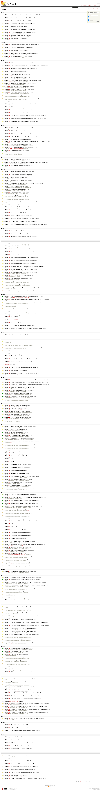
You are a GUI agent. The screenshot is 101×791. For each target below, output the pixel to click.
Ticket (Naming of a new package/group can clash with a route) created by (21, 44)
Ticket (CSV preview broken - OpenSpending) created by (19, 517)
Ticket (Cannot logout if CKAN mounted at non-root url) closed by (19, 494)
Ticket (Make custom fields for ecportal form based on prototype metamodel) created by (24, 266)
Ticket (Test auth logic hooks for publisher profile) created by (18, 455)
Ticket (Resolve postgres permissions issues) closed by (18, 648)
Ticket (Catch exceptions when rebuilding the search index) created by (21, 730)
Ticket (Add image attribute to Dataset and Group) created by (18, 334)
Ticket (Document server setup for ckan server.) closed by (19, 251)
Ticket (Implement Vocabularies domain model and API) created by (20, 245)
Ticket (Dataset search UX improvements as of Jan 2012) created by (20, 17)
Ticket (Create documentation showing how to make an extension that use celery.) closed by (25, 224)
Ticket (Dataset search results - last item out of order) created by (19, 399)
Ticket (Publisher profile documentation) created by (16, 467)
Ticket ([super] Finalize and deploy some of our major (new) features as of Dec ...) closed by (24, 118)
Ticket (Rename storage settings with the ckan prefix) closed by (19, 349)
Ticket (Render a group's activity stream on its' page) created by (19, 631)
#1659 (28, 510)
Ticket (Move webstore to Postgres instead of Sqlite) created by (19, 769)
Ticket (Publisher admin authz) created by (15, 452)
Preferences (85, 5)
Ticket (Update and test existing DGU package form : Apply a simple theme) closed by (24, 328)
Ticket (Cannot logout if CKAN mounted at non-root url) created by (20, 520)
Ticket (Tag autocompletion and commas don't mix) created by (19, 109)
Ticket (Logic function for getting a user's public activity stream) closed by (21, 218)
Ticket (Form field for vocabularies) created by (16, 95)
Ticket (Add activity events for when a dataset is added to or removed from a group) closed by (25, 379)
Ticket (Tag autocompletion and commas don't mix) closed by (19, 29)
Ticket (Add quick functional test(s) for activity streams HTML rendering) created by (23, 310)
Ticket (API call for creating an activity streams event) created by (20, 488)
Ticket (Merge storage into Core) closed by (15, 38)
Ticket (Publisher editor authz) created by (14, 449)
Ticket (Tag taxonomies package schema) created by (17, 242)
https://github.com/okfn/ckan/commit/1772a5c (18, 554)
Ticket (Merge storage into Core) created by (15, 775)
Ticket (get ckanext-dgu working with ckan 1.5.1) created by (18, 660)
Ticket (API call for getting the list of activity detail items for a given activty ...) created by (24, 614)
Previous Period (91, 8)
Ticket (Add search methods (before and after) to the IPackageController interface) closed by (26, 384)
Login (81, 5)
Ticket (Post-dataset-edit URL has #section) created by (17, 748)
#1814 (23, 545)
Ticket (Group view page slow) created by (15, 754)
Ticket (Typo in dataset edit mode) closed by (15, 651)
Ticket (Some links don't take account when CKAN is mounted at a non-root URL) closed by (24, 115)
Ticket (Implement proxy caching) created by (15, 523)
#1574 (21, 409)
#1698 (9, 142)
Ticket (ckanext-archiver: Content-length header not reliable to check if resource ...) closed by (26, 594)
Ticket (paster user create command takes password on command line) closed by (23, 344)
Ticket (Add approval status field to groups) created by (17, 458)
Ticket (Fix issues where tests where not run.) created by (18, 62)
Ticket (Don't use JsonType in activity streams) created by (18, 612)
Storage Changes (11, 776)
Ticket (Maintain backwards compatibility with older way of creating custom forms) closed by (26, 299)
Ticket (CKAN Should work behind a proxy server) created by (20, 742)
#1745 (11, 75)
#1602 (11, 643)
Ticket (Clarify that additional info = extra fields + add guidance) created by (22, 562)
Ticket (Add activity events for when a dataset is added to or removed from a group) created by (25, 382)
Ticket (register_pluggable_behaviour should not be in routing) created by (21, 313)
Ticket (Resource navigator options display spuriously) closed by (19, 284)
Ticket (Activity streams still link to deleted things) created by (19, 23)
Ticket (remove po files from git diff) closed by (16, 736)
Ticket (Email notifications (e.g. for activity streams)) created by (19, 619)
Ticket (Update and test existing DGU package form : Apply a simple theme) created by (24, 582)
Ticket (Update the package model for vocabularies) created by (19, 133)
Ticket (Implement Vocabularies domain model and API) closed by (20, 136)
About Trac (94, 5)
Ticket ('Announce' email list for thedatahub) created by (17, 215)
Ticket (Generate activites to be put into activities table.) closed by (20, 763)
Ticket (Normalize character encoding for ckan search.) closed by (20, 257)
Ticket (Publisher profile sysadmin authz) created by (17, 464)
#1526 (9, 704)
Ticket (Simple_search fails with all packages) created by (18, 230)
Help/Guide (90, 5)
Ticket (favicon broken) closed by (13, 420)
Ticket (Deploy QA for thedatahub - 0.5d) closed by (17, 689)
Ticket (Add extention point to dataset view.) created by (17, 47)
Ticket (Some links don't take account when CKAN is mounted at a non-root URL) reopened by (25, 162)
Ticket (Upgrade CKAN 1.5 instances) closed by (16, 316)
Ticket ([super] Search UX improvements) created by (17, 180)
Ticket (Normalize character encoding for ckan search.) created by (20, 269)
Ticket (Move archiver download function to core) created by (18, 387)
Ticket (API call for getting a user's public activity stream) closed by (20, 221)
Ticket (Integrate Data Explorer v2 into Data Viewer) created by (19, 642)
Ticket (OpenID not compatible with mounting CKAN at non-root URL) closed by (22, 506)
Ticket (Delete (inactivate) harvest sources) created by (18, 86)
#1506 (11, 148)
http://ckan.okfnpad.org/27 (24, 623)
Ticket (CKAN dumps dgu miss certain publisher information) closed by (22, 698)
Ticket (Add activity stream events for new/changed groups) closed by (20, 500)
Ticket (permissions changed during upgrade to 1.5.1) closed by (19, 426)
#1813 (12, 545)
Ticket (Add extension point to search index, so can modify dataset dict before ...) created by (25, 65)
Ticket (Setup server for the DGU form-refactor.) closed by (19, 325)
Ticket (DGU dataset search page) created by (16, 192)
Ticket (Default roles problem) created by (15, 429)
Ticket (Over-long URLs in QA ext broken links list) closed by (19, 68)
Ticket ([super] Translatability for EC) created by (16, 405)
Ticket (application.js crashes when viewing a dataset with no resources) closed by (23, 14)
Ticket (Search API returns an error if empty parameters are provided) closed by (23, 718)
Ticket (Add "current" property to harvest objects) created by (19, 103)
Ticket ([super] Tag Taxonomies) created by (15, 281)
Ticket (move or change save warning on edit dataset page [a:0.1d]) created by (23, 183)
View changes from (91, 12)
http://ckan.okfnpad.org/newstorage (22, 776)
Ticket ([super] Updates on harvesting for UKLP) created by (19, 83)
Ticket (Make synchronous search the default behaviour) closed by (21, 441)
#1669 (26, 72)
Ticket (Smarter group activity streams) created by (17, 485)
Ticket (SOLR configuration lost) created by (15, 233)
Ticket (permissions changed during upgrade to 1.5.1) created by (19, 657)
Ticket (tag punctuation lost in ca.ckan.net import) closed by (18, 438)
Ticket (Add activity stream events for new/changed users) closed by (20, 503)
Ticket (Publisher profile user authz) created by (16, 461)
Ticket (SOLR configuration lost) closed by (15, 212)
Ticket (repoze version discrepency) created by (16, 473)
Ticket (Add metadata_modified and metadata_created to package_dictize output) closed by (26, 625)
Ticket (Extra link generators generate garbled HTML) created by (19, 591)
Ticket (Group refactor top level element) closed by (16, 411)
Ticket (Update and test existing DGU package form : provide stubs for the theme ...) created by (26, 709)
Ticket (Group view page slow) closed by (15, 739)
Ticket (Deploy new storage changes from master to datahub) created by (21, 373)
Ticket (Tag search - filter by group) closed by (15, 432)
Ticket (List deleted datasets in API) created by (16, 355)
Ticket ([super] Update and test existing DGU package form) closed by (21, 579)
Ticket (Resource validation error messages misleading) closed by (20, 757)
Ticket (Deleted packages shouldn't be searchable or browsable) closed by (21, 512)
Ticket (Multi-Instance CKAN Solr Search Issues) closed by (19, 636)
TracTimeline (82, 781)
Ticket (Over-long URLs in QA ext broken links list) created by (20, 236)
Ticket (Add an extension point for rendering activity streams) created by (21, 476)
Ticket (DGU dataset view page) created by (16, 189)
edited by (9, 364)
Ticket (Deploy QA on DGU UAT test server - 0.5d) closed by (19, 678)
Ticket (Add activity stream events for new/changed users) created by (20, 668)
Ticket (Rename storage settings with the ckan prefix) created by (19, 352)
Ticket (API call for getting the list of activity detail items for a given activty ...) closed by (24, 497)
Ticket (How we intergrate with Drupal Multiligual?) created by (18, 550)
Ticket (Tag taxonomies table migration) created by (17, 139)
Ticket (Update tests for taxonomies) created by (16, 130)
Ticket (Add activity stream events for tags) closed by (17, 393)
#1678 (11, 442)
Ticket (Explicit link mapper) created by (14, 553)
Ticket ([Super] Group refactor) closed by (15, 71)
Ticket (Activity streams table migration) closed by (17, 308)
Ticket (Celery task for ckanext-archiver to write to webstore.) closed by (20, 367)
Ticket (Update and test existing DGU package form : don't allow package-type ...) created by (26, 703)
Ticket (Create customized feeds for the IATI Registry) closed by (20, 529)
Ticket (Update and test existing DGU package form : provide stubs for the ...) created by (25, 706)
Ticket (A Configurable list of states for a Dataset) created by (18, 289)
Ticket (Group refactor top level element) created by (16, 414)
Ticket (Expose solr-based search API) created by (16, 74)
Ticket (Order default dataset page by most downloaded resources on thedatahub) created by (25, 585)
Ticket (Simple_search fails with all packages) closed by (18, 165)
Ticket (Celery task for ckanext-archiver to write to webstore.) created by (21, 772)
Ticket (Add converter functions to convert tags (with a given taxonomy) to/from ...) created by (26, 141)
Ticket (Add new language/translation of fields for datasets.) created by (20, 556)
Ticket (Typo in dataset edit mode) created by (15, 681)
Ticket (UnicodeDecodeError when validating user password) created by (21, 695)
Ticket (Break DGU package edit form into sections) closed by (19, 203)
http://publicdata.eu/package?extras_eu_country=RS (20, 297)
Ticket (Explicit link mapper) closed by (14, 538)
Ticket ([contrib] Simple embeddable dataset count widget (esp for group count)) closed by (24, 778)
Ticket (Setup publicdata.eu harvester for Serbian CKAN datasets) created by (22, 599)
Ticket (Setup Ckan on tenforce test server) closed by (18, 254)
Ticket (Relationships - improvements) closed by (16, 248)
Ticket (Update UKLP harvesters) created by (16, 100)
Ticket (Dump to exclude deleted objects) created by (17, 684)
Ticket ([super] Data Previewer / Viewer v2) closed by (17, 35)
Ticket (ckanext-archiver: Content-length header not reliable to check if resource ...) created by (26, 596)
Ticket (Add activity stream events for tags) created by (17, 479)
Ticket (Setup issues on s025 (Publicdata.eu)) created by (19, 541)
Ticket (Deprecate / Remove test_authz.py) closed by (17, 361)
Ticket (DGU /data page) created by (14, 195)
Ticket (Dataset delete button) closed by (15, 177)
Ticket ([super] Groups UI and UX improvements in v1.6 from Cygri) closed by (22, 287)
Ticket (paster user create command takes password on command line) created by (22, 347)
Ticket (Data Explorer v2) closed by (13, 639)
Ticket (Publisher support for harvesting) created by (18, 92)
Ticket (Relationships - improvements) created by (16, 305)
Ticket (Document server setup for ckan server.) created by (18, 275)
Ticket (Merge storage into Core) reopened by (15, 50)
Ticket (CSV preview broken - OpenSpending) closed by (17, 174)
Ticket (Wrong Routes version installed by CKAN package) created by (20, 515)
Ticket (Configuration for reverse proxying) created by (17, 532)
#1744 (10, 81)
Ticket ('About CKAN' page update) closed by (15, 654)
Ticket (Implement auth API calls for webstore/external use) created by (20, 766)
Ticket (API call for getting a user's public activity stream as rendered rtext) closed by (24, 692)
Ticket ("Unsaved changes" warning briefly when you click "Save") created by (22, 80)
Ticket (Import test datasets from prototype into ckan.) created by (20, 260)
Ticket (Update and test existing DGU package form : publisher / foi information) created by (25, 712)
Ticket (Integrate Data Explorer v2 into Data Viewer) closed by (18, 171)
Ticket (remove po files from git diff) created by (16, 745)
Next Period (97, 8)
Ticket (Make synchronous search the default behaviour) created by (21, 444)
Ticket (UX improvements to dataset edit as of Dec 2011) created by (20, 20)
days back (93, 13)
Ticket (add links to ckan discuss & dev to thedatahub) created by (20, 564)
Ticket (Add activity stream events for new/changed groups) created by (21, 634)
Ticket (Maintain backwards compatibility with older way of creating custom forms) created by (26, 302)
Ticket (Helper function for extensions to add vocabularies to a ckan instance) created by (24, 98)
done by (89, 15)
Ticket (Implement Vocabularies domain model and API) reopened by (20, 53)
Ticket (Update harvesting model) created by (16, 106)
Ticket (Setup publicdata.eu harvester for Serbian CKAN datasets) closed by (23, 296)
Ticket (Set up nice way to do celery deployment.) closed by (18, 760)
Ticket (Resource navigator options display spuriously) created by (19, 571)
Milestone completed (13, 319)
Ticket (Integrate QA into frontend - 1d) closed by (17, 209)
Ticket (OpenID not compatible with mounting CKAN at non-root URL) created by (22, 509)
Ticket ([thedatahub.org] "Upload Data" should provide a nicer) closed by (20, 121)
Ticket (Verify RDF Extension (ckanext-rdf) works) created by (18, 559)
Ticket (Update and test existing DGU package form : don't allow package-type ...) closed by (25, 201)
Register (98, 5)
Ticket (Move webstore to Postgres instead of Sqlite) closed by (19, 724)
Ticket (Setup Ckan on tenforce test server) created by (17, 278)
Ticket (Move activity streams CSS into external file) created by (19, 609)
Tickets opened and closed (93, 16)
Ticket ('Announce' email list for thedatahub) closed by (17, 206)
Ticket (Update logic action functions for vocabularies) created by (19, 127)
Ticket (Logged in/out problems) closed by (15, 26)
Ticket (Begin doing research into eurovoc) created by (17, 482)
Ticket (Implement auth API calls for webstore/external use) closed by (20, 727)
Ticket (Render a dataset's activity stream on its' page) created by (20, 628)
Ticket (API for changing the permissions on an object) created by (20, 358)
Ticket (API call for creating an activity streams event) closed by (19, 153)
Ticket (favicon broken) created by (13, 663)
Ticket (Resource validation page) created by (16, 198)
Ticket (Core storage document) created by (15, 408)
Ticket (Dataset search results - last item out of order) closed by (19, 396)
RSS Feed (51, 786)
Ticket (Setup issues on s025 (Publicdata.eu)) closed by (19, 322)
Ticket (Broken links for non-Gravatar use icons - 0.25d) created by (20, 147)
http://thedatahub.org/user (18, 148)
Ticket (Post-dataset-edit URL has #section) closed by (17, 435)
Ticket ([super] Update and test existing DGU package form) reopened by (22, 577)
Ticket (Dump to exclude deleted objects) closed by (17, 417)
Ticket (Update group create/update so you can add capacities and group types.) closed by (25, 671)
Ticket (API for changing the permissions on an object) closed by (19, 32)
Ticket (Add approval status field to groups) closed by (17, 144)
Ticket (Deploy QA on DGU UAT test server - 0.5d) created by (20, 686)
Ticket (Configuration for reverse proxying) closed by (17, 526)
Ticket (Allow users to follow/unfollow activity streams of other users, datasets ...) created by (25, 622)
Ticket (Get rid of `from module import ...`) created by (17, 56)
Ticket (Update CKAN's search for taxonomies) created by (18, 89)
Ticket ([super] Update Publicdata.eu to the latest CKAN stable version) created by (24, 544)
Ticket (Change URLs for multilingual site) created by (17, 547)
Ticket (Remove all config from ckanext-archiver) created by (18, 390)
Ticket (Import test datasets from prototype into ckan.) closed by (20, 112)
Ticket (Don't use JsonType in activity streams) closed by (18, 606)
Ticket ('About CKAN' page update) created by (16, 665)
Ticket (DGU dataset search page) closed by (16, 150)
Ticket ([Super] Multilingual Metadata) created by (16, 77)
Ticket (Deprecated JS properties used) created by (16, 159)
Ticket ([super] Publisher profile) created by (15, 470)
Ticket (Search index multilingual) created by (15, 186)
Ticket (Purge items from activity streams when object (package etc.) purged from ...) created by (26, 617)
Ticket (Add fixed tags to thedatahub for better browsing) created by (20, 588)
